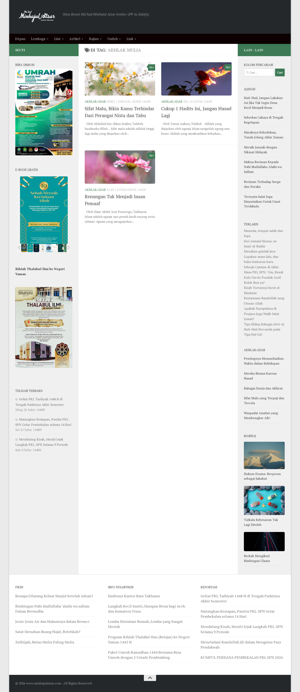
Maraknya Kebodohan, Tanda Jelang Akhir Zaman (263, 134)
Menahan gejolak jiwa (259, 251)
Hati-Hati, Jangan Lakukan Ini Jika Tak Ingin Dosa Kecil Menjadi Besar (263, 103)
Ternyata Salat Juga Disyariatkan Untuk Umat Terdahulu (262, 201)
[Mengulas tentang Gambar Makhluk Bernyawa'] (55, 248)
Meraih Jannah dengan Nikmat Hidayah (260, 149)
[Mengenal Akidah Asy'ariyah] (61, 248)
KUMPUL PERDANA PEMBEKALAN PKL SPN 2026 (242, 657)
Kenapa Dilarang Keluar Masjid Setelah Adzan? (54, 595)
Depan (20, 38)
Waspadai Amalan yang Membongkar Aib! (261, 415)
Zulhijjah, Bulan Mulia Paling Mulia (44, 642)
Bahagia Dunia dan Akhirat (263, 388)
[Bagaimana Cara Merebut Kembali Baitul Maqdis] (24, 248)
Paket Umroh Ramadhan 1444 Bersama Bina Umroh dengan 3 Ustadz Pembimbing (144, 655)
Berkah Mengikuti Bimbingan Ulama (257, 558)
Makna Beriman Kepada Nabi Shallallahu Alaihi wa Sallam (263, 167)
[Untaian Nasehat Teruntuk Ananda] (42, 248)
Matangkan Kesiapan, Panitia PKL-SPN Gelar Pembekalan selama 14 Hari (238, 614)
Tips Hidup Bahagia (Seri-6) (264, 324)
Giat (57, 38)
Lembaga (38, 38)
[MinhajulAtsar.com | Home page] (37, 17)
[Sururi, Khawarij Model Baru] (36, 248)
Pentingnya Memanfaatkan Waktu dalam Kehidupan (264, 361)
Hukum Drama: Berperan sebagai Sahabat (262, 476)
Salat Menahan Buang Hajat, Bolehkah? (47, 631)
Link (130, 38)
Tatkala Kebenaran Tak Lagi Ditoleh (261, 522)
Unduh (112, 38)
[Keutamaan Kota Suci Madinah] (48, 248)
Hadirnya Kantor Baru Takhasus (134, 595)
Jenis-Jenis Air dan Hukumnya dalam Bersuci (52, 621)
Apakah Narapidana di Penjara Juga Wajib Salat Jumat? (261, 313)
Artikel (74, 38)
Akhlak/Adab (95, 101)
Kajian (94, 38)
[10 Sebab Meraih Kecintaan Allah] (30, 248)
